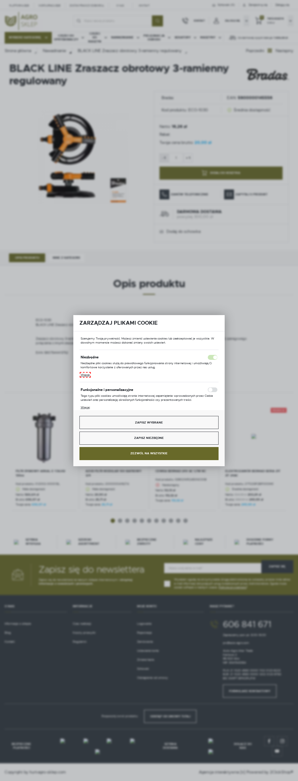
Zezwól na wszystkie (149, 453)
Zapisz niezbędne (149, 438)
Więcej (85, 375)
